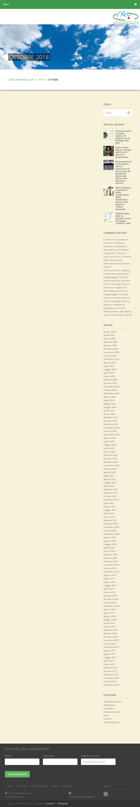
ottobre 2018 (110, 602)
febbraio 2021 (110, 520)
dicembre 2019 (110, 561)
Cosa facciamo (39, 786)
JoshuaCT (51, 803)
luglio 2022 (108, 475)
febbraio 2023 (110, 455)
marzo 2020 (109, 551)
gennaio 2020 (110, 557)
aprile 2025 (108, 372)
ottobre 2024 (110, 390)
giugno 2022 (109, 479)
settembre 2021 (111, 499)
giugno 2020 (109, 540)
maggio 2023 (109, 444)
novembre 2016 (111, 677)
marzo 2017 (109, 664)
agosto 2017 (109, 650)
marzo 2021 (109, 516)
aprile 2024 (108, 410)
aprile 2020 (108, 547)
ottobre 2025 (110, 355)
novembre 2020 (111, 527)
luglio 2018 (108, 612)
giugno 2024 (109, 403)
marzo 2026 (109, 338)
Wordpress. (63, 803)
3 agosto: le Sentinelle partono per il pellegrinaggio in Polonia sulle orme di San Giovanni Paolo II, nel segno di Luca (117, 277)
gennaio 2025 (110, 383)
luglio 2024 (108, 400)
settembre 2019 (111, 571)
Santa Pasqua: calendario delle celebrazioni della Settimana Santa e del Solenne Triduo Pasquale (123, 198)
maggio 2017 (109, 657)
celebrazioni (109, 705)
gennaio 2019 (110, 595)
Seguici (55, 786)
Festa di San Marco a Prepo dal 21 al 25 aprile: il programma (123, 152)
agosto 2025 (109, 362)
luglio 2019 (108, 578)
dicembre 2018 (110, 599)
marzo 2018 (109, 626)
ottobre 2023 (110, 431)
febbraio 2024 (110, 417)
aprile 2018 (108, 623)
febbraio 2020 (110, 554)
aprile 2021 (108, 513)
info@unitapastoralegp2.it (81, 796)
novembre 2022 (111, 465)
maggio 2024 (109, 407)
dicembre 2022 (110, 461)
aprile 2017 (108, 660)
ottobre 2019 (110, 568)
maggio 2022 (109, 482)
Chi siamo (22, 786)
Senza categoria (111, 722)
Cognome (48, 755)
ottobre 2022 (110, 468)
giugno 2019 (109, 581)
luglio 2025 (108, 366)
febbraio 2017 (110, 667)
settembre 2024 (111, 393)
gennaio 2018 (110, 633)
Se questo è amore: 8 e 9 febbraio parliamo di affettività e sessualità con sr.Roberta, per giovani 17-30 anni (116, 246)
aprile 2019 (108, 588)
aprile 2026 (108, 335)
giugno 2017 (109, 653)
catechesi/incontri (112, 701)
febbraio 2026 (110, 342)
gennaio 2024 (110, 420)
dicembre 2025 (110, 348)
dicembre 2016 (110, 674)
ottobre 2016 (110, 681)
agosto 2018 (109, 609)
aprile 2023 (108, 448)
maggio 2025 (109, 369)
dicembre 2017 (110, 636)
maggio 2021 (109, 509)
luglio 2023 (108, 441)
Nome (8, 755)
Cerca (107, 104)
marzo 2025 (109, 376)
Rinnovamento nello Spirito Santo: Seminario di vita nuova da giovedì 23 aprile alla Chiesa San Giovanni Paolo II (123, 172)
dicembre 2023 (110, 424)
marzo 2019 (109, 592)
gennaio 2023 (110, 458)
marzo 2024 (109, 413)
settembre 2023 (111, 434)
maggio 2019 (109, 585)
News (106, 715)
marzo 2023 (109, 451)
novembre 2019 (111, 564)
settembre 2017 (111, 647)
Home (10, 786)
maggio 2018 (109, 619)
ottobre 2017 (110, 643)
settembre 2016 (111, 684)
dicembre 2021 (110, 492)
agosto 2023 (109, 437)
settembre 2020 (111, 533)
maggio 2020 (109, 544)
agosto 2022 (109, 472)
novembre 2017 (111, 640)
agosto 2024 (109, 396)
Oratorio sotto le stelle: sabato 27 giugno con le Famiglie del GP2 (123, 136)
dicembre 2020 (110, 523)
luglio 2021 (108, 503)
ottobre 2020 (110, 530)
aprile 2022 (108, 485)
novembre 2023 (111, 427)
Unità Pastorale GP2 (21, 79)
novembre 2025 (111, 352)
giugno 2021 (109, 506)
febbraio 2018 (110, 629)
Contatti (68, 786)
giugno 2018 (109, 616)
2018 (41, 79)
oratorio (107, 718)
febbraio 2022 (110, 489)
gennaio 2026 (110, 345)
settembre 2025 (111, 359)
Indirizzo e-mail (90, 755)
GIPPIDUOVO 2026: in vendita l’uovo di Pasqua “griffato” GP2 (123, 218)
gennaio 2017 (110, 671)
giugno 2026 (109, 331)
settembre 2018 (111, 605)
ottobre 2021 (110, 496)
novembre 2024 (111, 386)
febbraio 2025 (110, 379)
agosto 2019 (109, 575)
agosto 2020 (109, 537)
